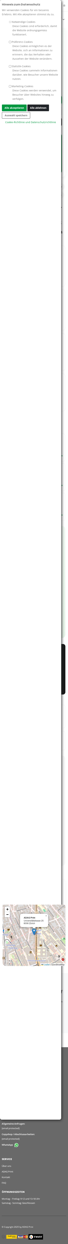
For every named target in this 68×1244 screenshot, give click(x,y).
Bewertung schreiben (34, 802)
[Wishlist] (49, 19)
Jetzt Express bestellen (34, 685)
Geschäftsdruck (54, 194)
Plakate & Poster (54, 186)
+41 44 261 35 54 (10, 1117)
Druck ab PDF (34, 111)
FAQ (4, 1182)
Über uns (6, 1166)
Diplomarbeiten (32, 194)
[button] (34, 931)
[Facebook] (59, 6)
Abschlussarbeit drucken (34, 100)
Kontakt (6, 1177)
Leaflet (46, 964)
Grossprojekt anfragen (34, 122)
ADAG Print (7, 1171)
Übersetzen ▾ (16, 6)
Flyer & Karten (32, 186)
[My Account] (41, 19)
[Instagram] (64, 6)
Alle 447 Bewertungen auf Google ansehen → (34, 856)
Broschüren (12, 194)
